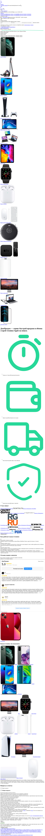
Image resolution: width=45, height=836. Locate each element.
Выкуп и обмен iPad (24, 829)
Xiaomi (33, 683)
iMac (19, 713)
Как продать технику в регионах (24, 14)
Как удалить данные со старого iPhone (12, 831)
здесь (24, 810)
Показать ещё (4, 534)
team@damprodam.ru (11, 27)
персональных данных (28, 24)
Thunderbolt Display (37, 756)
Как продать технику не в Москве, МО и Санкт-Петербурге (20, 832)
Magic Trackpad (20, 777)
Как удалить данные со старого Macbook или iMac (30, 831)
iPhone (16, 664)
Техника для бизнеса (29, 830)
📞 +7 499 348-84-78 (4, 17)
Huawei (15, 683)
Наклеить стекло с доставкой (12, 14)
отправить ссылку (4, 827)
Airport (29, 733)
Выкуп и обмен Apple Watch (33, 829)
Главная (2, 5)
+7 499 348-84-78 (3, 10)
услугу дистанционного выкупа (36, 815)
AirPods (16, 733)
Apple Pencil (34, 733)
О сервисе (6, 5)
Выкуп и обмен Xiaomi (20, 830)
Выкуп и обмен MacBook (14, 829)
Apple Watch (33, 713)
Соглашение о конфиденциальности (19, 834)
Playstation (13, 756)
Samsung (31, 664)
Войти (2, 13)
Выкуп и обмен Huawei (11, 830)
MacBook (20, 694)
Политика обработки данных (6, 834)
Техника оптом (3, 14)
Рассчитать (2, 641)
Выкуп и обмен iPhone (4, 829)
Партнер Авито (30, 834)
